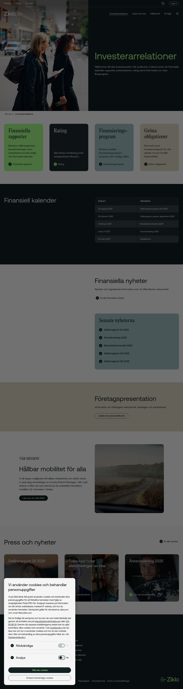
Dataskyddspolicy (16, 637)
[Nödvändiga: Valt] (61, 645)
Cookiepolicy (56, 628)
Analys (20, 657)
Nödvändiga (24, 645)
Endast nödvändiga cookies (39, 678)
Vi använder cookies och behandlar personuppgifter (37, 587)
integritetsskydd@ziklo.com (48, 621)
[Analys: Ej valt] (61, 657)
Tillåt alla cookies (40, 670)
